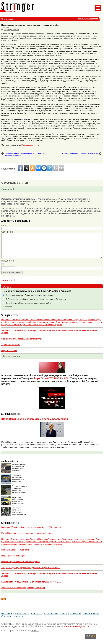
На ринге (6, 614)
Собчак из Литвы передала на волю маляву (21, 339)
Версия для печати (11, 30)
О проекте (6, 616)
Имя (3, 225)
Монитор (75, 614)
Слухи (63, 614)
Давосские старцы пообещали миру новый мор (23, 587)
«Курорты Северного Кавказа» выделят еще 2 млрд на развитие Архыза (26, 154)
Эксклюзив (51, 614)
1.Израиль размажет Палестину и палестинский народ (30, 295)
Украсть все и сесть (10, 344)
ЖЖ (66, 378)
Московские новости (30, 145)
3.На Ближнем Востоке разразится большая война (28, 303)
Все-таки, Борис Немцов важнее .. (17, 550)
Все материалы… (12, 356)
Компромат (22, 614)
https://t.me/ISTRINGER (47, 378)
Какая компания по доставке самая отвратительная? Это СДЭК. (31, 582)
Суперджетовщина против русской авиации (80, 153)
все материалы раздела (88, 19)
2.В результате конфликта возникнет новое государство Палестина (36, 299)
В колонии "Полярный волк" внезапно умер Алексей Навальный (31, 527)
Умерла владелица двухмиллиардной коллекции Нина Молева (30, 567)
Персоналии (91, 614)
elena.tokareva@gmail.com (77, 626)
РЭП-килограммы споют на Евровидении (20, 561)
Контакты (18, 616)
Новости (36, 614)
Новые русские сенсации (13, 556)
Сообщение (7, 232)
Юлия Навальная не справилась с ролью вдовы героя (34, 419)
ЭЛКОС (35, 630)
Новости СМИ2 (7, 280)
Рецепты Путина (9, 350)
